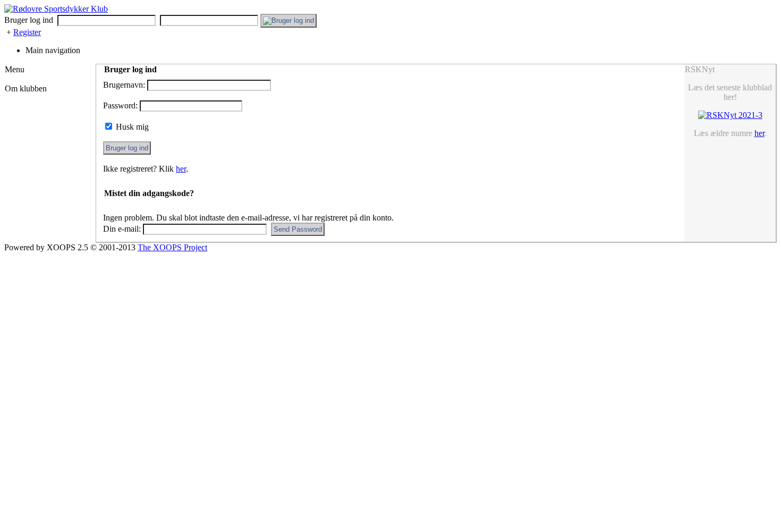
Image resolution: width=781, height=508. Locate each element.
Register (27, 32)
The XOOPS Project (172, 247)
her (181, 168)
